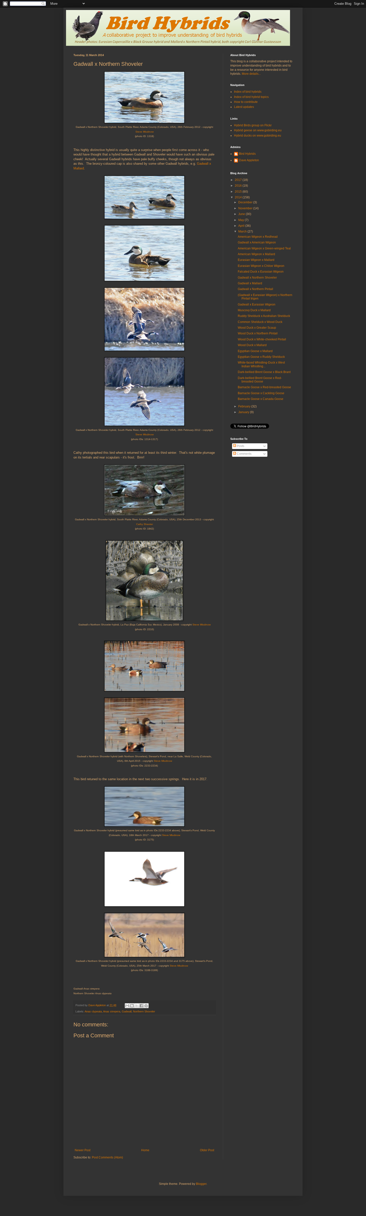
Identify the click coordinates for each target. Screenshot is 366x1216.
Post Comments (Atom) (107, 1157)
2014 (239, 197)
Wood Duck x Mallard (252, 345)
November (245, 208)
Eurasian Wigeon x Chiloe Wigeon (261, 266)
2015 (239, 191)
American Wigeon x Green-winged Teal (264, 248)
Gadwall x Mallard (250, 283)
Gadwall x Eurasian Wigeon (256, 304)
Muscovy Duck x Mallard (254, 310)
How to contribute (246, 102)
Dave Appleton (249, 160)
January (244, 412)
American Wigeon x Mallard (256, 254)
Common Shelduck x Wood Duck (260, 322)
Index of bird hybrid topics (251, 97)
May (241, 220)
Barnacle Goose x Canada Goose (260, 399)
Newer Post (82, 1150)
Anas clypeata (93, 1011)
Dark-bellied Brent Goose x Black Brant (264, 372)
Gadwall (126, 1011)
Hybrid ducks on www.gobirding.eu (257, 135)
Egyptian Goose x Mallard (255, 351)
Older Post (207, 1150)
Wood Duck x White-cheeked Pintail (262, 339)
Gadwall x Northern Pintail (255, 289)
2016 (239, 185)
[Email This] (127, 1005)
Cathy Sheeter (144, 524)
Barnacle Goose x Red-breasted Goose (264, 387)
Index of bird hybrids (247, 91)
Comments (243, 454)
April (241, 226)
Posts (240, 446)
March (242, 231)
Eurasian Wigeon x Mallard (256, 260)
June (242, 214)
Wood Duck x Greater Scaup (257, 327)
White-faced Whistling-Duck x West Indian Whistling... (261, 364)
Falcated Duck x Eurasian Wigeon (261, 271)
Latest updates (244, 107)
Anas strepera (111, 1011)
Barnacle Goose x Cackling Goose (261, 393)
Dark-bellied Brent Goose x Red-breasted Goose (260, 379)
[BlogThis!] (131, 1005)
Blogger (201, 1184)
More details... (251, 74)
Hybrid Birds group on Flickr (253, 125)
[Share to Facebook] (141, 1005)
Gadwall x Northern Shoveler (257, 277)
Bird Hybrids (247, 153)
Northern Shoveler (144, 1011)
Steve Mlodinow (144, 131)
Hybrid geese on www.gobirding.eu (258, 130)
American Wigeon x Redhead (258, 236)
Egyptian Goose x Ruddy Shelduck (261, 357)
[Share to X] (136, 1005)
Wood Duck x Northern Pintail (258, 333)
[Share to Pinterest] (146, 1005)
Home (145, 1150)
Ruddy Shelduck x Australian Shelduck (264, 316)
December (245, 202)
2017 (239, 180)
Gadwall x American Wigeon (257, 242)
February (244, 406)
